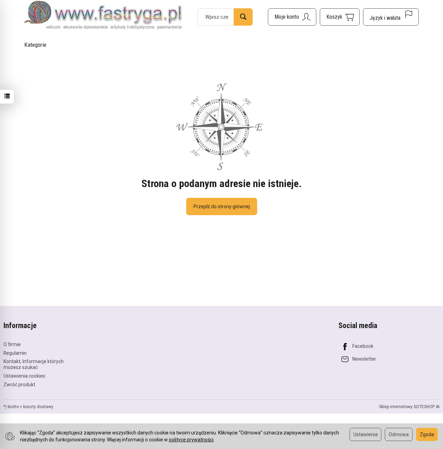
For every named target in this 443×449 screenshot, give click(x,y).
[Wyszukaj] (243, 17)
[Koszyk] (340, 17)
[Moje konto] (292, 17)
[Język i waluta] (391, 17)
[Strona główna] (103, 16)
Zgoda (427, 434)
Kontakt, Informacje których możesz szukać (33, 364)
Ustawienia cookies (24, 376)
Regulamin (15, 353)
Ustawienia (365, 434)
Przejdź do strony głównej (221, 206)
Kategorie (35, 44)
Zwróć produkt (19, 384)
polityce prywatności (191, 439)
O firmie (12, 344)
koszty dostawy (38, 406)
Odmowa (399, 434)
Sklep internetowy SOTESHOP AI (409, 406)
